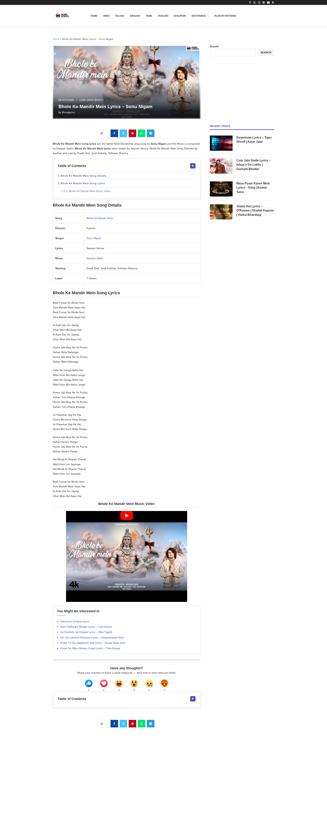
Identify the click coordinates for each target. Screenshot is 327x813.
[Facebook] (250, 2)
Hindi (106, 16)
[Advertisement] (242, 90)
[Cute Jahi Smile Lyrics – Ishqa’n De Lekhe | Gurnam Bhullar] (221, 166)
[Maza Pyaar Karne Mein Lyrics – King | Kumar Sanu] (221, 189)
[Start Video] (126, 556)
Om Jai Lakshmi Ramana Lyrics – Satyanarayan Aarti (92, 637)
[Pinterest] (263, 2)
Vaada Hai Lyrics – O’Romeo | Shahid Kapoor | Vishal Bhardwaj (255, 210)
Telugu (119, 16)
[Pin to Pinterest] (132, 133)
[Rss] (273, 2)
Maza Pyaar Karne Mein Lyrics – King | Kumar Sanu (253, 187)
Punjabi (163, 16)
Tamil (149, 16)
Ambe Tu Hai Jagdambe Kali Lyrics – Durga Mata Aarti (92, 642)
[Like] (88, 683)
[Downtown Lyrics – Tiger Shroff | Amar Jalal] (221, 143)
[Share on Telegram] (150, 133)
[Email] (268, 2)
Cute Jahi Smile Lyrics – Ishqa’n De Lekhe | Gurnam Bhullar (253, 165)
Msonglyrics (68, 112)
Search (214, 46)
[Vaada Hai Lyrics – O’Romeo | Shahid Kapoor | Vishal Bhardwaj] (221, 211)
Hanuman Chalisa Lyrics (74, 621)
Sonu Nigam (93, 238)
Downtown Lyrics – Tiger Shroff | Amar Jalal (254, 139)
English (135, 16)
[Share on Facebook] (114, 133)
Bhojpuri (180, 16)
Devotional (199, 16)
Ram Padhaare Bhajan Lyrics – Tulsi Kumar (86, 626)
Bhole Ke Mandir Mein (99, 218)
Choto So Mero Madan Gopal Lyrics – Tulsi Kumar (90, 648)
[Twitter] (254, 2)
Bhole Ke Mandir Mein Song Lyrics (83, 183)
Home (94, 16)
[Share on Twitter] (123, 133)
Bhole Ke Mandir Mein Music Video (90, 191)
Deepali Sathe (94, 258)
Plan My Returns (225, 16)
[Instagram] (259, 2)
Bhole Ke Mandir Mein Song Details (83, 175)
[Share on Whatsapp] (141, 133)
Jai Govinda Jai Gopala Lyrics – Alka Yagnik (86, 632)
